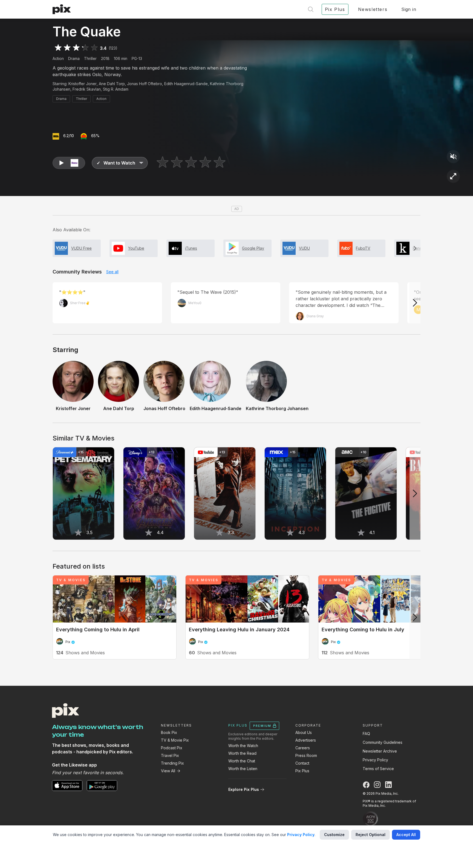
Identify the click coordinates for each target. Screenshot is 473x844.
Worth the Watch (243, 745)
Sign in (408, 9)
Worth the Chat (241, 761)
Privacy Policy (375, 759)
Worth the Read (242, 753)
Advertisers (305, 740)
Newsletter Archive (380, 751)
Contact (302, 763)
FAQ (366, 733)
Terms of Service (378, 768)
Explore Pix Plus (243, 789)
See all (112, 271)
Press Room (306, 755)
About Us (303, 732)
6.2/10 (68, 135)
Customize (334, 834)
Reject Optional (370, 834)
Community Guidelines (382, 742)
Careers (302, 747)
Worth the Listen (242, 768)
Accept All (406, 834)
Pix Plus (302, 770)
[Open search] (310, 9)
